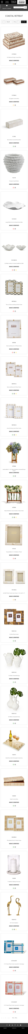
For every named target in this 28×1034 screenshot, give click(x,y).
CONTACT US (14, 1028)
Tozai (7, 8)
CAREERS (5, 1028)
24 (16, 1017)
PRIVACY (23, 1028)
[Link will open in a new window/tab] (7, 1025)
